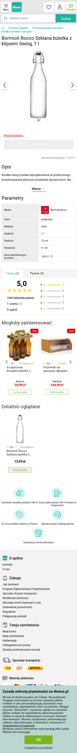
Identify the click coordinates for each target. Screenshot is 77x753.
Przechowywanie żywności (48, 27)
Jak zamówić (11, 584)
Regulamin (9, 611)
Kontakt (7, 564)
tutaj (27, 731)
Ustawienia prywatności (17, 607)
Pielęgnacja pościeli (14, 616)
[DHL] (35, 668)
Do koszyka (38, 144)
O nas (6, 569)
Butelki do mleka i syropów (17, 31)
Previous (7, 362)
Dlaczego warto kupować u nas (22, 602)
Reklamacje (10, 640)
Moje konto (9, 631)
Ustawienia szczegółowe (38, 747)
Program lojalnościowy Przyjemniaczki (26, 589)
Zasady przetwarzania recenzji (21, 649)
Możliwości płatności (15, 598)
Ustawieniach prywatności (19, 725)
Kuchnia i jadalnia (18, 27)
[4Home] (4, 28)
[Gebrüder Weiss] (19, 668)
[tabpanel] (38, 85)
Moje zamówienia (13, 636)
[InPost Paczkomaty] (7, 668)
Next (70, 362)
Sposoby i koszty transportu (20, 593)
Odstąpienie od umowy (17, 645)
